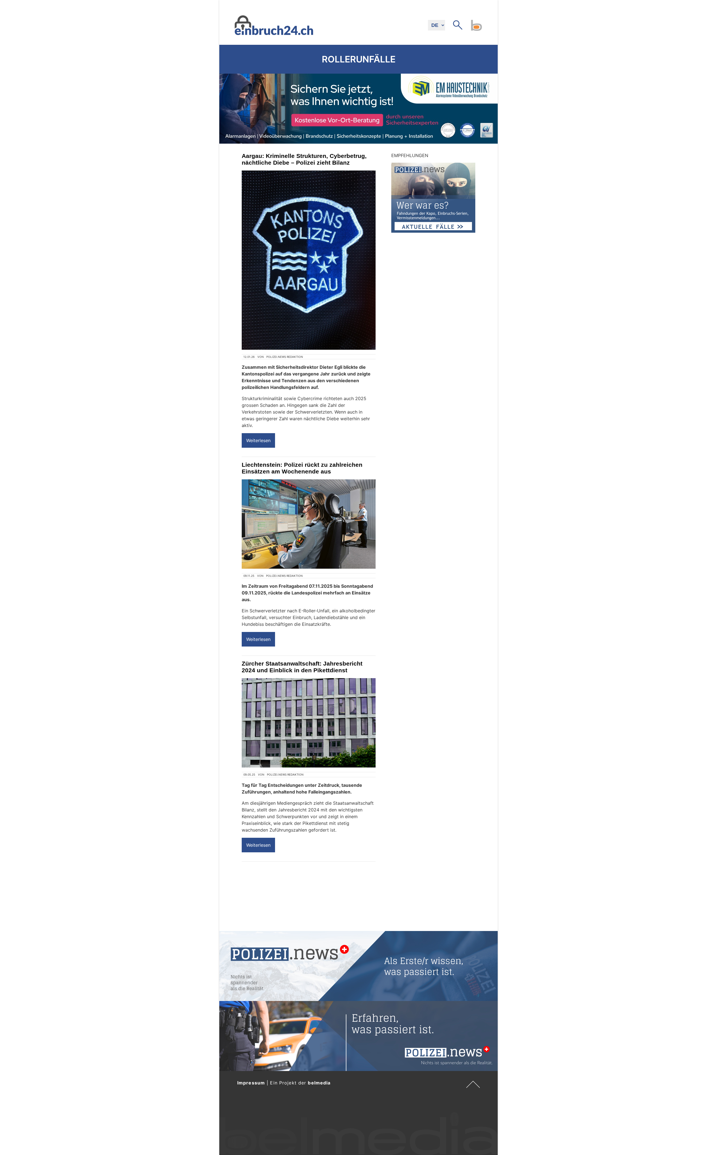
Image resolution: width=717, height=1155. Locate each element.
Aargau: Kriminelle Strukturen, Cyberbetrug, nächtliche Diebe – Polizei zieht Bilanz (304, 159)
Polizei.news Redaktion (284, 356)
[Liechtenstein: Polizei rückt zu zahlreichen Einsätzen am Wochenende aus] (309, 524)
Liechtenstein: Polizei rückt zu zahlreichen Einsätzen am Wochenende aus (302, 468)
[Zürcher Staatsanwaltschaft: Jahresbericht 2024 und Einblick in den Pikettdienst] (309, 722)
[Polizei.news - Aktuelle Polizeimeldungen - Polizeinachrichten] (358, 966)
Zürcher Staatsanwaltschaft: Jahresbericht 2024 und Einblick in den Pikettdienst (302, 666)
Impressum (251, 1083)
